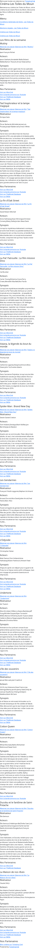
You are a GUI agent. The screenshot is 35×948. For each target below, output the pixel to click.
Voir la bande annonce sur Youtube (13, 95)
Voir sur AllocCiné (6, 92)
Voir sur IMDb (5, 99)
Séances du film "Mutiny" (24, 47)
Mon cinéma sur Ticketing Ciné (11, 944)
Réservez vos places (7, 47)
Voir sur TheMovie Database (10, 97)
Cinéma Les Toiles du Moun (10, 32)
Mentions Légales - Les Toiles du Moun (14, 28)
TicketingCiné (30, 1)
